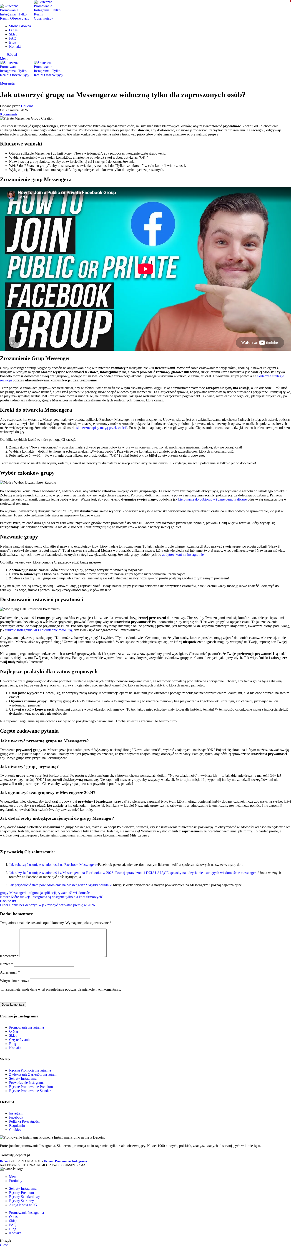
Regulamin (17, 1125)
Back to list (8, 901)
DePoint (27, 106)
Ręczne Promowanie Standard (31, 1091)
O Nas (13, 1031)
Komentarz (9, 956)
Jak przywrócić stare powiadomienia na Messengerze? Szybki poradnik (60, 885)
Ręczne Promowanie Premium (31, 1087)
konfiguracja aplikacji (40, 893)
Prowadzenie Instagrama (26, 1082)
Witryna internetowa (14, 981)
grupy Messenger (12, 893)
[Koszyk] (1, 79)
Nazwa (6, 964)
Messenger (7, 83)
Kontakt (15, 1048)
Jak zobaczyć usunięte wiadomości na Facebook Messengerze (53, 864)
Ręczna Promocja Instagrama (30, 1070)
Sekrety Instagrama (23, 1078)
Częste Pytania (19, 1040)
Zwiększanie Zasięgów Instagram (33, 1074)
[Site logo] (17, 18)
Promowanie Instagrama (26, 1027)
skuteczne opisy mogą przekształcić (101, 428)
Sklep (13, 1035)
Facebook (16, 1117)
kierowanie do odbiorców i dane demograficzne (212, 499)
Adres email (10, 972)
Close (4, 1245)
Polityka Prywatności (24, 1121)
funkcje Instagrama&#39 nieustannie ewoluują (38, 630)
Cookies (15, 1130)
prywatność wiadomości (73, 893)
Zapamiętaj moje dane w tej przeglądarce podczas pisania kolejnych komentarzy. (63, 989)
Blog (12, 1044)
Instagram (16, 1113)
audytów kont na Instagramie (183, 554)
